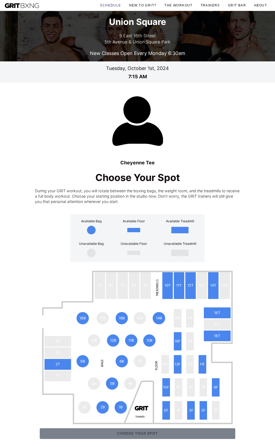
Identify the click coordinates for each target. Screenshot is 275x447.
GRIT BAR (237, 5)
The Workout (178, 5)
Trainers (210, 5)
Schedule (110, 5)
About (260, 5)
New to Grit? (143, 5)
